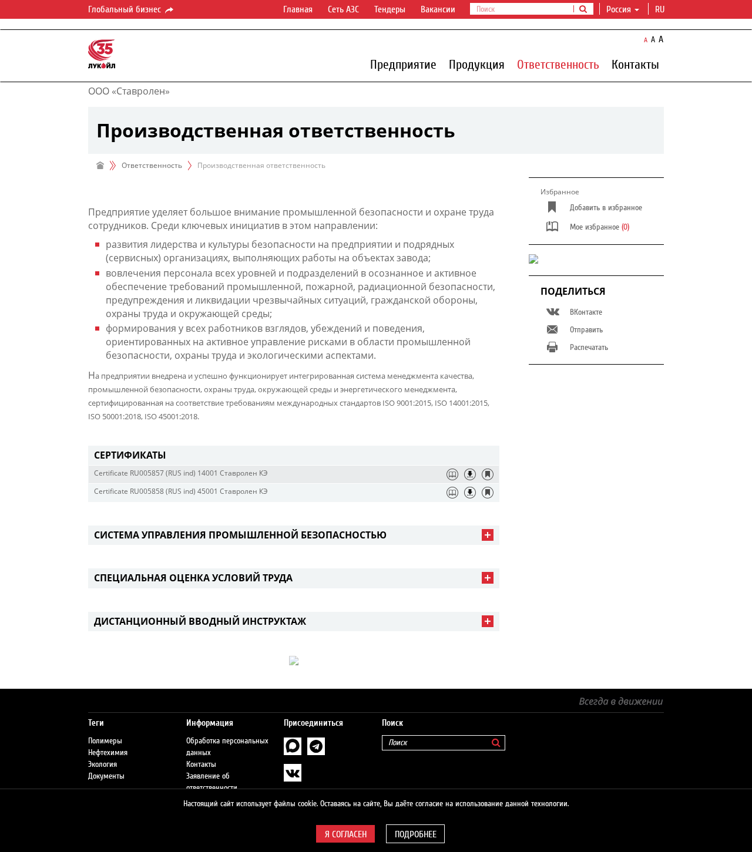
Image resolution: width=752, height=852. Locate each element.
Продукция (477, 64)
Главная (298, 9)
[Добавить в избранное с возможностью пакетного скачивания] (488, 474)
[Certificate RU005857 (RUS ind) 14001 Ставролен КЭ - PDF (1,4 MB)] (470, 474)
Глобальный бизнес (125, 9)
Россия (618, 9)
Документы (106, 776)
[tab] (294, 455)
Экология (102, 764)
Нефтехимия (107, 752)
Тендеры (389, 9)
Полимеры (105, 741)
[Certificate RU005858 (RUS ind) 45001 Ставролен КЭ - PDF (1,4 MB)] (470, 493)
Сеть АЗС (343, 9)
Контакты (635, 64)
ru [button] (661, 9)
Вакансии (438, 9)
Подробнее (416, 834)
